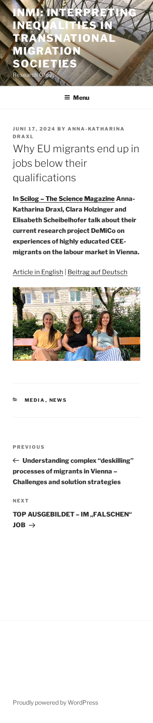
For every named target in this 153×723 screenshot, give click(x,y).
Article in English (38, 272)
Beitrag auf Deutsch (98, 272)
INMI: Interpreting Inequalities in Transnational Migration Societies (75, 38)
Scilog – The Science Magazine (67, 199)
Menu (81, 97)
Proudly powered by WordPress (55, 702)
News (58, 400)
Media (35, 400)
